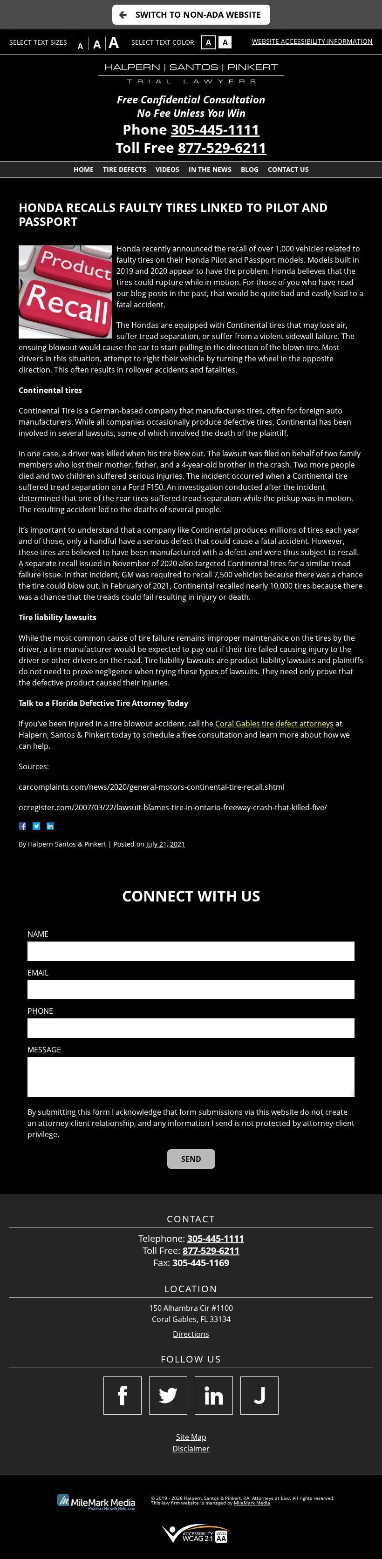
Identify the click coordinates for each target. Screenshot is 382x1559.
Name (37, 934)
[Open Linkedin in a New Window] (214, 1395)
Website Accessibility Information (312, 41)
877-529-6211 (222, 147)
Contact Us (288, 169)
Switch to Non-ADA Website (198, 14)
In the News (210, 169)
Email (37, 973)
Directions (191, 1334)
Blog (250, 169)
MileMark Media (252, 1502)
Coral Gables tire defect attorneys (274, 723)
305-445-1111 (215, 129)
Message (44, 1050)
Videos (167, 169)
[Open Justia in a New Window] (259, 1395)
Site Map (191, 1437)
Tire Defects (124, 169)
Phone (40, 1011)
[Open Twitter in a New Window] (168, 1395)
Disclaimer (191, 1449)
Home (84, 169)
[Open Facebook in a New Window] (122, 1395)
